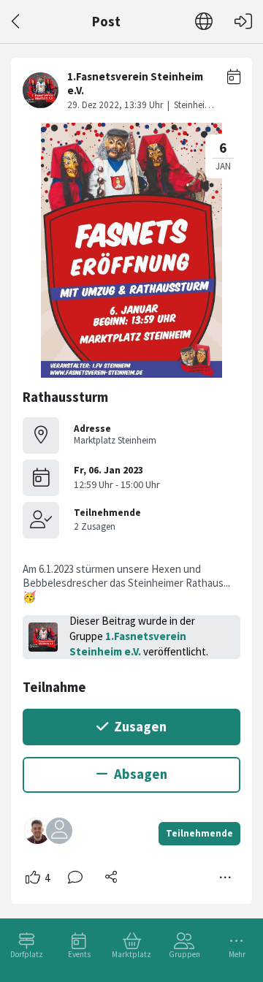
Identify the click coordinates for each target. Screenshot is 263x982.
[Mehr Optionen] (225, 877)
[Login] (243, 21)
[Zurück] (16, 21)
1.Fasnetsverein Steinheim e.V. (127, 643)
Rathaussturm (65, 397)
